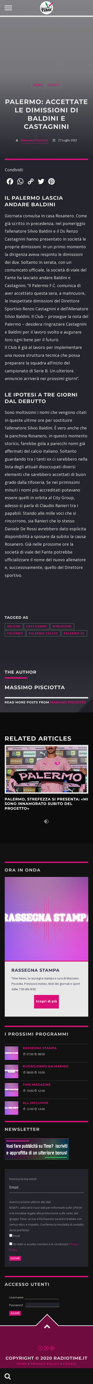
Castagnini (36, 626)
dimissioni (62, 626)
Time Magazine (37, 1085)
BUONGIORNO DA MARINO (46, 1066)
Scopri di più (46, 769)
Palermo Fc (74, 633)
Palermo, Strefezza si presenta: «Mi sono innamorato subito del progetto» (46, 804)
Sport (53, 85)
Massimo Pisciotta (34, 140)
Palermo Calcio (43, 633)
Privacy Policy (45, 1364)
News (38, 85)
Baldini (14, 626)
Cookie (69, 1364)
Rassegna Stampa (40, 1048)
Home (22, 1364)
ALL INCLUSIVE (36, 1103)
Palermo (15, 633)
